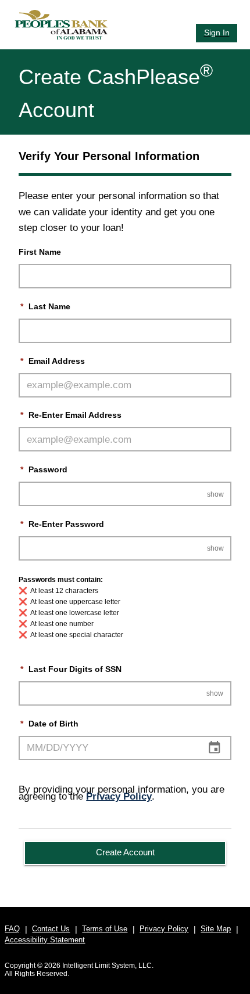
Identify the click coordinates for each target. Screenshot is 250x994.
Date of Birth (49, 724)
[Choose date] (214, 748)
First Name (40, 252)
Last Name (45, 306)
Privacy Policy (119, 796)
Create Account (125, 852)
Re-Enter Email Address (70, 415)
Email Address (52, 361)
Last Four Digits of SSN (70, 669)
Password (43, 469)
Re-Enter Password (61, 524)
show (215, 494)
